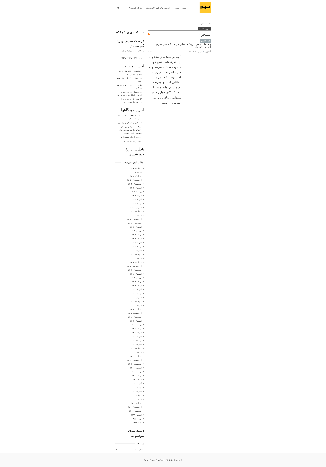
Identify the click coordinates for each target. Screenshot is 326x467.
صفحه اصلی (181, 7)
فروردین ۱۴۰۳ (135, 270)
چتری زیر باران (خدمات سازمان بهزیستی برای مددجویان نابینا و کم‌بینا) (130, 129)
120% (123, 57)
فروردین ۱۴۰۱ (135, 364)
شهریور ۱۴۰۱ (136, 344)
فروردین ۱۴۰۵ (135, 184)
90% (140, 58)
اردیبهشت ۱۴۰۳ (134, 266)
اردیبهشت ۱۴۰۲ (135, 313)
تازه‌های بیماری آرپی (125, 122)
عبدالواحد (138, 126)
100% (135, 58)
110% (129, 58)
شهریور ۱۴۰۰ (136, 391)
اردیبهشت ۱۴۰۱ (134, 360)
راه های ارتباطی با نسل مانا (158, 7)
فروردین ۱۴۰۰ (135, 411)
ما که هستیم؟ (135, 7)
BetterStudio (160, 460)
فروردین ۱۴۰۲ (135, 317)
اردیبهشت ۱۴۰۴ (134, 219)
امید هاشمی (205, 41)
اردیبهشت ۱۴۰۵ (134, 180)
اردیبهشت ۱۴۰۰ (135, 407)
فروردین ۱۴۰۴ (135, 223)
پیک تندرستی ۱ (129, 141)
